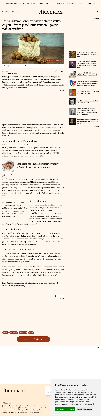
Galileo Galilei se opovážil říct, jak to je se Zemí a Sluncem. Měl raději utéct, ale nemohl (87, 121)
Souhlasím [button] (60, 409)
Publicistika (31, 3)
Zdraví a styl (50, 3)
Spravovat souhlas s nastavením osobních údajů (30, 412)
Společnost (61, 3)
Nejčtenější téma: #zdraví (15, 3)
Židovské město (37, 283)
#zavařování (23, 332)
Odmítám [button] (71, 409)
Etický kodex (12, 412)
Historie (40, 3)
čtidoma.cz (50, 12)
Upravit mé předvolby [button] (84, 409)
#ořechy (5, 332)
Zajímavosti (81, 3)
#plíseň (31, 332)
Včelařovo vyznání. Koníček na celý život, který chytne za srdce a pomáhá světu (87, 54)
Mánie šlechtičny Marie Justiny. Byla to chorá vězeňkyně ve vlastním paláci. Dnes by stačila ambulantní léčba (87, 83)
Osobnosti (70, 3)
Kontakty (91, 3)
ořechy (50, 210)
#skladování (13, 332)
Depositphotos (37, 410)
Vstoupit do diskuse (34, 339)
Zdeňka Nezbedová (11, 73)
